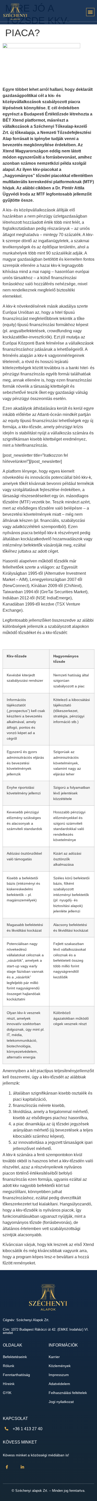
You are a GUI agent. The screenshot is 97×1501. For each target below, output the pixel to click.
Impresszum (59, 1375)
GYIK (7, 1393)
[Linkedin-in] (22, 1467)
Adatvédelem (59, 1384)
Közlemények (60, 1366)
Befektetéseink (15, 1357)
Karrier (54, 1357)
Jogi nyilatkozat (61, 1402)
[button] (90, 12)
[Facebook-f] (7, 1467)
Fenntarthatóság (16, 1375)
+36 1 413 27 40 (27, 1429)
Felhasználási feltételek (68, 1393)
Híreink (8, 1384)
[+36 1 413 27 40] (6, 1428)
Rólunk (8, 1366)
